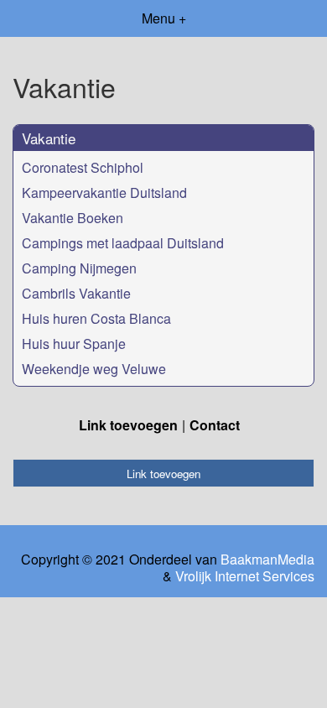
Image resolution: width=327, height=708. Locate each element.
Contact (214, 425)
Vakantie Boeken (72, 217)
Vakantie (48, 138)
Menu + (164, 18)
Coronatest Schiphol (82, 167)
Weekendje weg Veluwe (94, 368)
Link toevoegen (128, 425)
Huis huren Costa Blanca (96, 318)
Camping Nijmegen (79, 268)
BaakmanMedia (267, 559)
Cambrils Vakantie (76, 293)
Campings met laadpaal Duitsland (123, 242)
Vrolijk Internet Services (244, 576)
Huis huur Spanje (74, 343)
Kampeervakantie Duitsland (104, 192)
